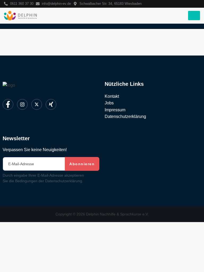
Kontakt (112, 96)
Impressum (115, 110)
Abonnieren (82, 164)
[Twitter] (36, 104)
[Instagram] (22, 104)
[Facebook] (8, 104)
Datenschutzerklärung (125, 116)
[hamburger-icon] (194, 15)
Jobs (109, 103)
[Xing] (51, 104)
